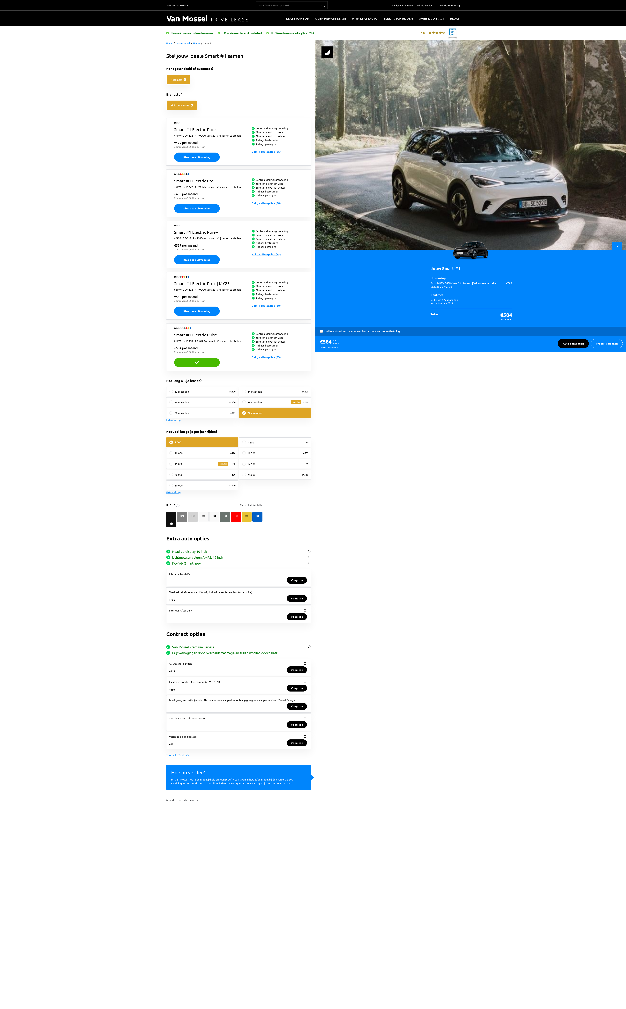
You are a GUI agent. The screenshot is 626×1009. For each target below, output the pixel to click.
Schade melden (424, 5)
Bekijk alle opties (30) (266, 203)
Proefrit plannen (607, 343)
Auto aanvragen (573, 343)
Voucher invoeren (328, 347)
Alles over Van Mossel (177, 5)
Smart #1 (208, 43)
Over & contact (431, 18)
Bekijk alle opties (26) (266, 151)
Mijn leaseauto (365, 18)
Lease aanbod (297, 18)
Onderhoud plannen (402, 5)
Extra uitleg (173, 419)
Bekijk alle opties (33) (266, 357)
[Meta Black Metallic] (171, 519)
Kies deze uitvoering (197, 157)
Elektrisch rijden (398, 18)
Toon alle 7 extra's (177, 755)
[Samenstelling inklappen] (617, 246)
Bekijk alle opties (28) (266, 254)
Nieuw (196, 43)
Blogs (455, 18)
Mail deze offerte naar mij (182, 800)
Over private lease (330, 18)
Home (169, 43)
